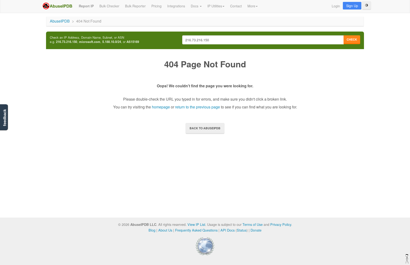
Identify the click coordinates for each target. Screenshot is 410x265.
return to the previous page (197, 107)
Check (352, 39)
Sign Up (352, 5)
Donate (256, 230)
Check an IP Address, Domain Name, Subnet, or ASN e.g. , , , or (94, 39)
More (251, 6)
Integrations (176, 6)
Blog (152, 230)
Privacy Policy (280, 224)
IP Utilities (214, 6)
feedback (4, 117)
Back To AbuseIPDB (205, 128)
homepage (161, 107)
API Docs (227, 230)
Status (242, 230)
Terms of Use (252, 224)
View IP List (196, 224)
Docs (195, 6)
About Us (165, 230)
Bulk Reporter (135, 6)
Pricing (156, 6)
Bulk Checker (109, 6)
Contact (236, 6)
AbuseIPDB (60, 21)
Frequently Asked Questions (196, 230)
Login (336, 6)
